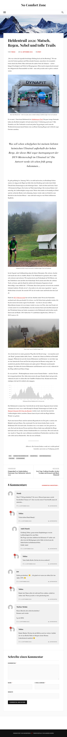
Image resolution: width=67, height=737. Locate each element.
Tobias (13, 52)
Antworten (53, 505)
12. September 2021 (27, 52)
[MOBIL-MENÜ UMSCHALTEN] (4, 12)
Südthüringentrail (45, 455)
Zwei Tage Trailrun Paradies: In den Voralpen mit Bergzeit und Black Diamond (47, 473)
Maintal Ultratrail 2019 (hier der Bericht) (20, 411)
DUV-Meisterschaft (19, 298)
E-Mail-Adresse (40, 682)
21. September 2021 (28, 548)
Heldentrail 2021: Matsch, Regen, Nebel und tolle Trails (32, 42)
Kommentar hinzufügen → (50, 485)
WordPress (27, 733)
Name (10, 682)
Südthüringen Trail (37, 119)
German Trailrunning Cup (21, 455)
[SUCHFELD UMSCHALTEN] (62, 12)
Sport (39, 52)
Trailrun (11, 458)
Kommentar (12, 663)
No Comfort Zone (33, 5)
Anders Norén (49, 733)
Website (10, 692)
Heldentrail (33, 455)
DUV (10, 455)
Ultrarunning (21, 458)
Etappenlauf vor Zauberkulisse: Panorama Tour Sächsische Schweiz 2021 (19, 473)
